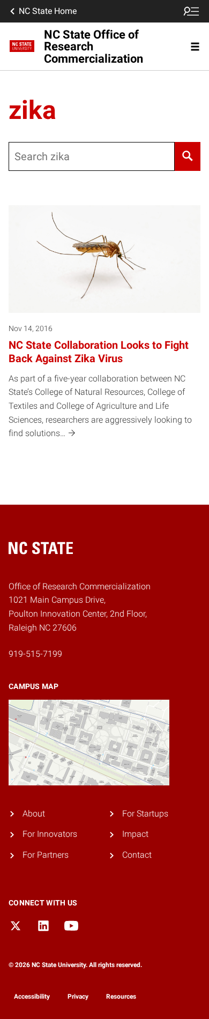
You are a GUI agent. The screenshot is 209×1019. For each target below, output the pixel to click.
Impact (135, 834)
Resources (121, 996)
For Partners (46, 855)
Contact (137, 855)
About (34, 813)
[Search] (187, 156)
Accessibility (32, 996)
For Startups (145, 813)
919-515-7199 (35, 654)
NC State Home (48, 11)
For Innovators (50, 834)
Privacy (78, 996)
